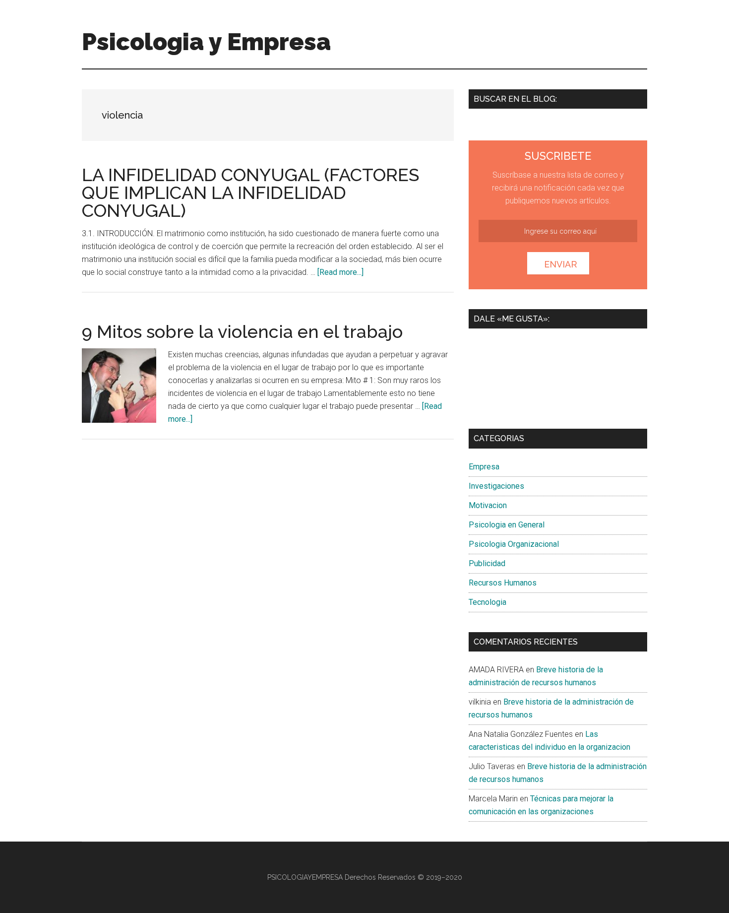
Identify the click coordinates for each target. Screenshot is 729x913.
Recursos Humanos (503, 582)
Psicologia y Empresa (206, 42)
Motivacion (488, 505)
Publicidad (487, 563)
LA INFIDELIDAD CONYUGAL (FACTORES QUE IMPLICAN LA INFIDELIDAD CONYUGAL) (250, 192)
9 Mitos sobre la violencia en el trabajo (242, 331)
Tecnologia (487, 602)
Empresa (484, 466)
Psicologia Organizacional (514, 544)
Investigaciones (496, 486)
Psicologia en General (507, 524)
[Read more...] (340, 272)
